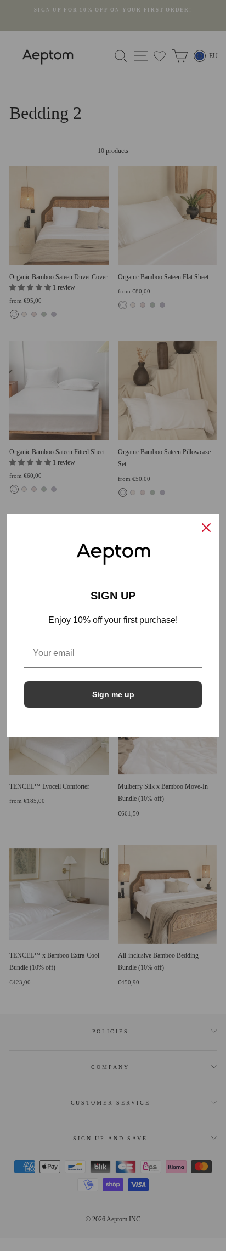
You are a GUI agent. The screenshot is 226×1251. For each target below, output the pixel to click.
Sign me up (113, 694)
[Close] (206, 527)
